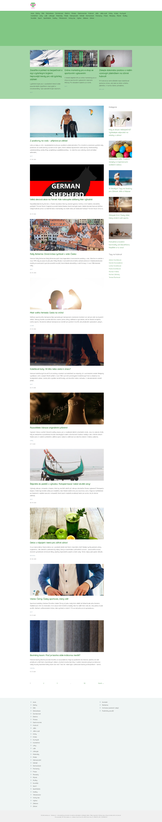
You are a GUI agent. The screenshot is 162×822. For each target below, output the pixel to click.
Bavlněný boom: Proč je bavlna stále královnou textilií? (55, 655)
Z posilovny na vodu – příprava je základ (48, 140)
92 (84, 683)
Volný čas (72, 18)
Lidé (45, 16)
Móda (66, 16)
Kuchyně (123, 13)
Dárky (38, 13)
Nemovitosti (90, 16)
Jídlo (96, 13)
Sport (40, 18)
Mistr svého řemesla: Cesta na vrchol (46, 312)
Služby (125, 16)
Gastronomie (82, 13)
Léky (41, 16)
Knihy (110, 13)
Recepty (112, 16)
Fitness (73, 13)
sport (31, 92)
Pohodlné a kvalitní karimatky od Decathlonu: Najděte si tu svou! (119, 245)
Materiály (59, 16)
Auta (32, 13)
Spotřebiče (47, 18)
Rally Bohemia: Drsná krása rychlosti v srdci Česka (53, 254)
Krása (116, 13)
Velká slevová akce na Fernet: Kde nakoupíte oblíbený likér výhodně (61, 199)
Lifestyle (52, 16)
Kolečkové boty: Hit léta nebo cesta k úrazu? (50, 369)
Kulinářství (34, 16)
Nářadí (82, 16)
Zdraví (92, 18)
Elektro (67, 13)
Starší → (101, 683)
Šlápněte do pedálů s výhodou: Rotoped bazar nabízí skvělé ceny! (60, 484)
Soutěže (33, 18)
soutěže (32, 325)
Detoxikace (50, 13)
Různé (119, 16)
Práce (106, 16)
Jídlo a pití (103, 13)
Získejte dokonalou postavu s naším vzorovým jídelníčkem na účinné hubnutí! (115, 73)
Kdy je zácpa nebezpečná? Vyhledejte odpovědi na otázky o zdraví (120, 132)
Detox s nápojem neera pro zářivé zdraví (49, 542)
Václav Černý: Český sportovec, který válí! (49, 599)
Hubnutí (91, 13)
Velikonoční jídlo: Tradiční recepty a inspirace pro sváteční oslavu (119, 162)
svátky (31, 440)
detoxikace (32, 555)
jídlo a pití (101, 89)
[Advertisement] (81, 32)
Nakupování (74, 16)
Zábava (85, 18)
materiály (32, 668)
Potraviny (99, 16)
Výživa (79, 18)
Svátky (55, 18)
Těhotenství (63, 18)
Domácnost (59, 13)
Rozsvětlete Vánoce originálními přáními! (48, 427)
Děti (43, 13)
